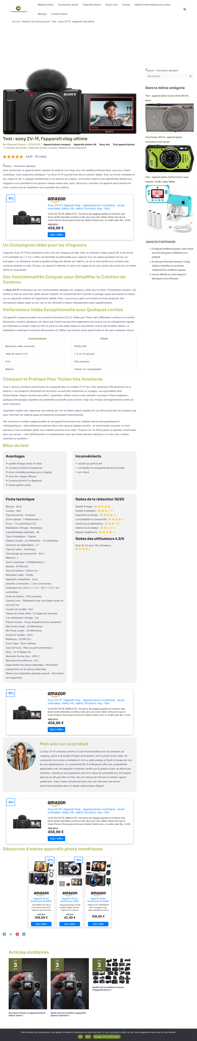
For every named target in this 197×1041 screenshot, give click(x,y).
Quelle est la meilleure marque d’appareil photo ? (108, 988)
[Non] (193, 1034)
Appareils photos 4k (85, 144)
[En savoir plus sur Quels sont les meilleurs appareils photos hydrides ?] (70, 983)
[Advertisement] (98, 46)
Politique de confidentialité (106, 1037)
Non (88, 1037)
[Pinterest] (17, 934)
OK (80, 1037)
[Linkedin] (23, 934)
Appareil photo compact (57, 144)
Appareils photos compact (43, 147)
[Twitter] (10, 934)
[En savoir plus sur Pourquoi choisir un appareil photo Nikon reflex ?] (28, 983)
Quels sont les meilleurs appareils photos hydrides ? (68, 1014)
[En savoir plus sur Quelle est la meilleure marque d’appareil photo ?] (111, 970)
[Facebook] (4, 934)
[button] (185, 9)
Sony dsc (104, 144)
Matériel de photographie (72, 147)
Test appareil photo (124, 144)
